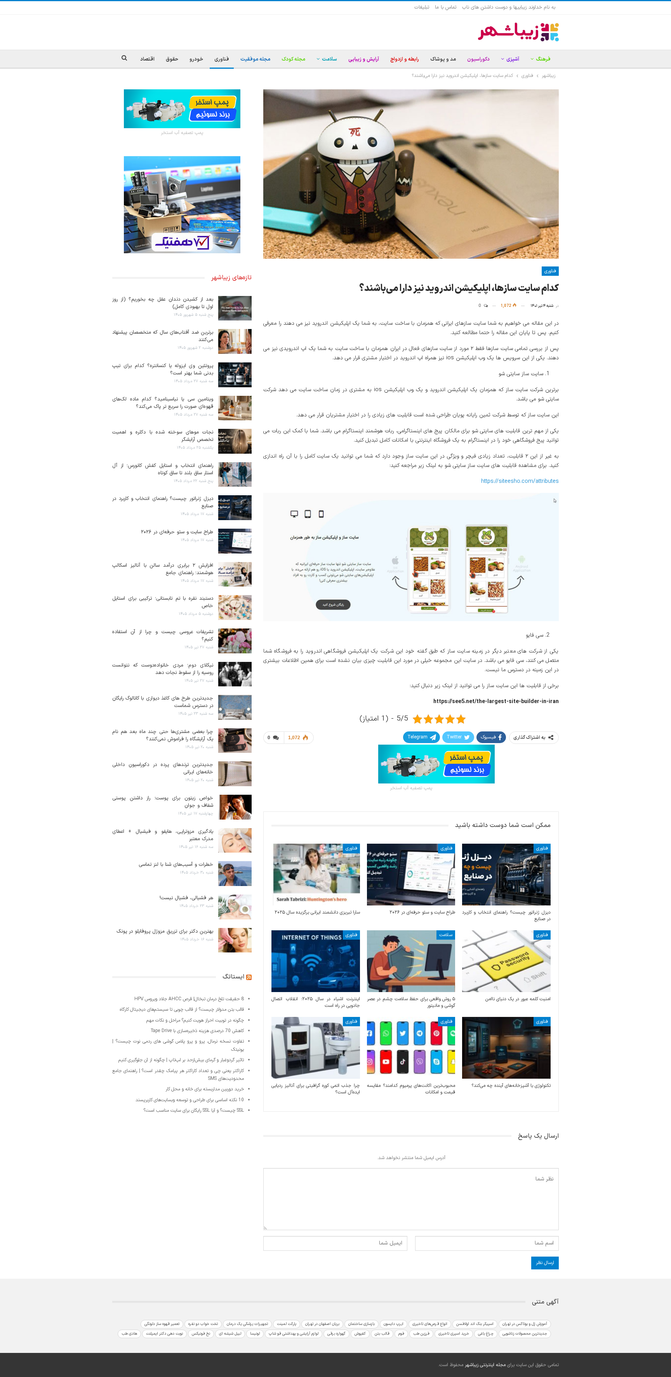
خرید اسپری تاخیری (453, 1334)
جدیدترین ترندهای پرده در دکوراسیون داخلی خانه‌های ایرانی (162, 768)
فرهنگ (543, 59)
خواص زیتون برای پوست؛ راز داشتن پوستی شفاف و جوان (162, 801)
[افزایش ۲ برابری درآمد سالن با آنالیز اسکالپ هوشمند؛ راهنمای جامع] (235, 574)
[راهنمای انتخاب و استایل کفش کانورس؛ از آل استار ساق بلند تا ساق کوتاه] (235, 474)
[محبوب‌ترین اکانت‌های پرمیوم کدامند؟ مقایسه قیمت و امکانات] (411, 1048)
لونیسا (255, 1334)
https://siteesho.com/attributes (520, 481)
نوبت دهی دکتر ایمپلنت (164, 1334)
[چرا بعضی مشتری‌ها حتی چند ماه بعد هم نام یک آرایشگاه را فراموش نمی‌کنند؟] (235, 740)
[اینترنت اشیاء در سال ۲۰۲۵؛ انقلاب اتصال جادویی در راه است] (315, 961)
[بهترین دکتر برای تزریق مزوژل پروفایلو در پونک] (235, 940)
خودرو (196, 59)
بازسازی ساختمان (361, 1324)
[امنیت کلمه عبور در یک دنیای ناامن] (506, 961)
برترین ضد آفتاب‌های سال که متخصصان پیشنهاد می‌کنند (162, 336)
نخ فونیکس (201, 1334)
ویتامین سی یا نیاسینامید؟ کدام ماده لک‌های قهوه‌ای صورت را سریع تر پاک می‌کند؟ (162, 403)
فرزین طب (421, 1334)
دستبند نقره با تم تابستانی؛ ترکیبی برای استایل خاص (162, 602)
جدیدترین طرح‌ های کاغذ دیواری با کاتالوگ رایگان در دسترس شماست (162, 702)
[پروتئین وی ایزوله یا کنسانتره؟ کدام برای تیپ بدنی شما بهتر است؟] (235, 374)
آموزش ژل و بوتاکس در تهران (524, 1324)
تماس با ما (445, 7)
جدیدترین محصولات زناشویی (524, 1334)
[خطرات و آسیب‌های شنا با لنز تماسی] (235, 873)
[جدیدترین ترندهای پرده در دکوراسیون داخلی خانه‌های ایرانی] (235, 773)
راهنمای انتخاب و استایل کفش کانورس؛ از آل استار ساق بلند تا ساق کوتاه (162, 469)
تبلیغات (421, 7)
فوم (401, 1334)
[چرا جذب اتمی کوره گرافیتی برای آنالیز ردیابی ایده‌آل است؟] (315, 1048)
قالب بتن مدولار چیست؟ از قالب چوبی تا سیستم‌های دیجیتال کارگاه (182, 1009)
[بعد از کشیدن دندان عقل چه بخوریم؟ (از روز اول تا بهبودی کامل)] (235, 308)
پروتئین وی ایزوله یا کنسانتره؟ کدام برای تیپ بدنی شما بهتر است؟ (162, 369)
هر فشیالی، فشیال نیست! (186, 898)
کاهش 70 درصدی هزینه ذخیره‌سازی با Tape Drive (197, 1030)
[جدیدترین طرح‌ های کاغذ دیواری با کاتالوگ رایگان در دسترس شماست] (235, 707)
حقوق (172, 59)
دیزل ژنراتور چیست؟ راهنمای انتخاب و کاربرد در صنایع (162, 502)
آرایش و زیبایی (363, 59)
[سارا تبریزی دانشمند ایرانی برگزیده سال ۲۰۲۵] (315, 874)
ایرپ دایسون (393, 1324)
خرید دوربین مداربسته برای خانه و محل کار (204, 1089)
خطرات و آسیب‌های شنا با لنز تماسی (176, 865)
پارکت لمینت (286, 1324)
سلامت (329, 59)
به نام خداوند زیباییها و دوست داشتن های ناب (508, 7)
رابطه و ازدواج (404, 59)
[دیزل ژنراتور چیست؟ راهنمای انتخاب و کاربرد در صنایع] (506, 874)
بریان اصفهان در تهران (322, 1324)
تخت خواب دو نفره (203, 1324)
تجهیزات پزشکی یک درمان (247, 1324)
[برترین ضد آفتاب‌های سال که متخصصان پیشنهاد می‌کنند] (235, 341)
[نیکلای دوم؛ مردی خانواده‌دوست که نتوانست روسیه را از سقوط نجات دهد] (235, 674)
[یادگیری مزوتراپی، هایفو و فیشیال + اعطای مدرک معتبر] (235, 840)
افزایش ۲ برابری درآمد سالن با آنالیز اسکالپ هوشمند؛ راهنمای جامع (162, 569)
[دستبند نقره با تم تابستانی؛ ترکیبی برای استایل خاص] (235, 607)
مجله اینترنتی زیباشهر (485, 1364)
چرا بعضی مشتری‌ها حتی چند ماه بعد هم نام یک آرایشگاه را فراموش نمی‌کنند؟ (162, 735)
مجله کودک (293, 59)
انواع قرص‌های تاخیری (429, 1324)
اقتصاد (147, 59)
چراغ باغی (486, 1334)
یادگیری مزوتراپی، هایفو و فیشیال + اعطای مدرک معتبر (162, 835)
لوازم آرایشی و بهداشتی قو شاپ (293, 1334)
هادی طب (129, 1334)
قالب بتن (382, 1334)
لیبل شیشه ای (230, 1334)
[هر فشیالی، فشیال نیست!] (235, 907)
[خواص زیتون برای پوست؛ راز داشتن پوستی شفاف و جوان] (235, 807)
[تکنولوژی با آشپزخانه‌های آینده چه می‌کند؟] (506, 1048)
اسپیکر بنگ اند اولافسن (475, 1324)
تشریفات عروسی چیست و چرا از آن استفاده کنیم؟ (162, 635)
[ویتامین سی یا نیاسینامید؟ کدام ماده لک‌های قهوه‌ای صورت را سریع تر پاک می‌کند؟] (235, 408)
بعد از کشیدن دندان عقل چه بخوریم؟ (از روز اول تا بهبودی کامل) (162, 303)
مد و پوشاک (443, 59)
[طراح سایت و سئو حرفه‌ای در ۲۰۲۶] (411, 874)
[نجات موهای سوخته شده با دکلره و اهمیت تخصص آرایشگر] (235, 441)
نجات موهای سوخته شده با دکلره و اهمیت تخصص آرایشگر (162, 436)
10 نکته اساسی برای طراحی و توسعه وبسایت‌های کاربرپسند (190, 1100)
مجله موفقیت (255, 59)
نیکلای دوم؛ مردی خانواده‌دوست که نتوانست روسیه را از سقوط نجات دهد (162, 669)
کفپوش (360, 1334)
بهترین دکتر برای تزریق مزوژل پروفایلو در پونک (164, 931)
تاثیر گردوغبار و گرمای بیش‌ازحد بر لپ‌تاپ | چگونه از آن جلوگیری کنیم (181, 1060)
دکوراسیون (478, 59)
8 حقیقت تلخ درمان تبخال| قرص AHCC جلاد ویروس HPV (189, 999)
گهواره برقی (336, 1334)
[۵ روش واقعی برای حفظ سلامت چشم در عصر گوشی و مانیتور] (411, 961)
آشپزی (512, 59)
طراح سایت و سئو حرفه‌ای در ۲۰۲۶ (177, 532)
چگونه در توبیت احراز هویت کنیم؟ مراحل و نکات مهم (195, 1020)
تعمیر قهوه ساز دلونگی (161, 1324)
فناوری (221, 59)
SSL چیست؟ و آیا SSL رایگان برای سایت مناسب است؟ (194, 1110)
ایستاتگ (233, 977)
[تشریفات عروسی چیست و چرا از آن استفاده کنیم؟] (235, 640)
